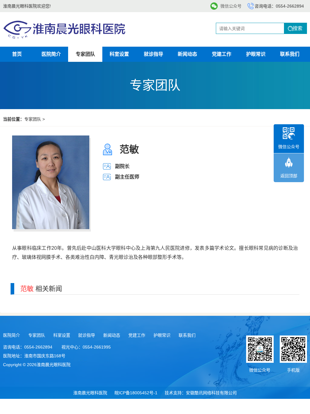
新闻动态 (187, 54)
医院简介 (51, 54)
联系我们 (289, 54)
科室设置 (119, 54)
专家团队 (85, 54)
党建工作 (221, 54)
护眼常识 (255, 54)
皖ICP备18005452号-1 (135, 392)
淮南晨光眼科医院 (90, 392)
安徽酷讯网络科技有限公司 (211, 392)
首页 (17, 54)
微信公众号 (231, 6)
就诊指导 (153, 54)
